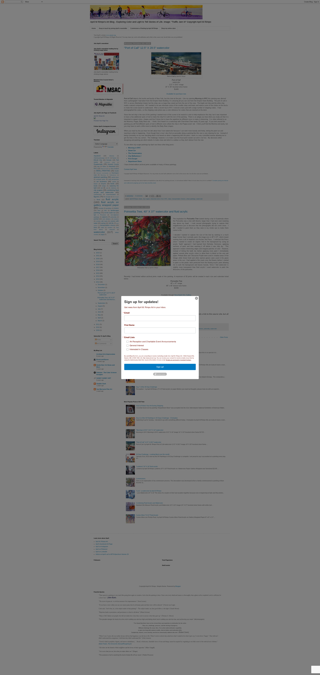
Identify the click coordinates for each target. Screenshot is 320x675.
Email (127, 313)
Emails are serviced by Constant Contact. (178, 360)
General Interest (137, 345)
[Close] (196, 298)
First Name (129, 325)
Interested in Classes (139, 349)
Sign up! (160, 367)
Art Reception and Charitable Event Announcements (153, 341)
